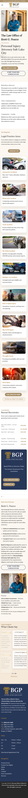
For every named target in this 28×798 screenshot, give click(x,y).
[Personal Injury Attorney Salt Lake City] (14, 5)
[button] (2, 5)
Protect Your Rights (7, 765)
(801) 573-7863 (8, 724)
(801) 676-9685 (7, 722)
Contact (3, 771)
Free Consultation (6, 773)
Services (3, 776)
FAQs (2, 769)
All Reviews (14, 676)
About (3, 767)
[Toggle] (1, 496)
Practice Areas (5, 763)
